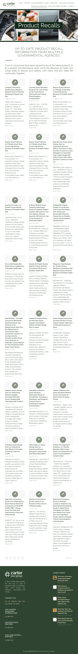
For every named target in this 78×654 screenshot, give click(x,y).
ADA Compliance (50, 651)
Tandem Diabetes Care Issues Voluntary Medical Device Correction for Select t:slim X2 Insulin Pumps (62, 394)
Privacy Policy (41, 651)
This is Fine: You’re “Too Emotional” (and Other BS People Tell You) (65, 611)
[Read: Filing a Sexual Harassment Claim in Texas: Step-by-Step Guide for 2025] (55, 598)
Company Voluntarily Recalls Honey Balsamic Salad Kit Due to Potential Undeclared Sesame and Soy (14, 92)
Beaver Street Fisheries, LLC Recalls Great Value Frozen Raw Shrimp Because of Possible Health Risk (63, 92)
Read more (8, 125)
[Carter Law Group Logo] (9, 4)
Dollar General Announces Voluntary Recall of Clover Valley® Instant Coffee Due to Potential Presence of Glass (63, 322)
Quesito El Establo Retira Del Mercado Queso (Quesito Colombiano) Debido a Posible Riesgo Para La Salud (38, 322)
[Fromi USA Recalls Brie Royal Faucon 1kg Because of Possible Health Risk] (15, 258)
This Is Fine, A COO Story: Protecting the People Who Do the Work (65, 578)
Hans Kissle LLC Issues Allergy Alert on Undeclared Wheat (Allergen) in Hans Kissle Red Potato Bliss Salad (38, 449)
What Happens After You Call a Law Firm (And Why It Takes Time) (65, 620)
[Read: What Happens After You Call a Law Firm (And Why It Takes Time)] (55, 619)
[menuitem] (20, 3)
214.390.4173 (9, 616)
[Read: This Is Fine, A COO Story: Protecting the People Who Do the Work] (55, 577)
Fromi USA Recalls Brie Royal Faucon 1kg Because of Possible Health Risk (14, 266)
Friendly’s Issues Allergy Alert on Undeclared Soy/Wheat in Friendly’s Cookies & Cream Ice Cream (14, 449)
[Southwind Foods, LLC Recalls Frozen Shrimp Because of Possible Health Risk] (15, 200)
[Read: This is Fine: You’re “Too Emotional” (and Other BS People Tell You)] (55, 610)
